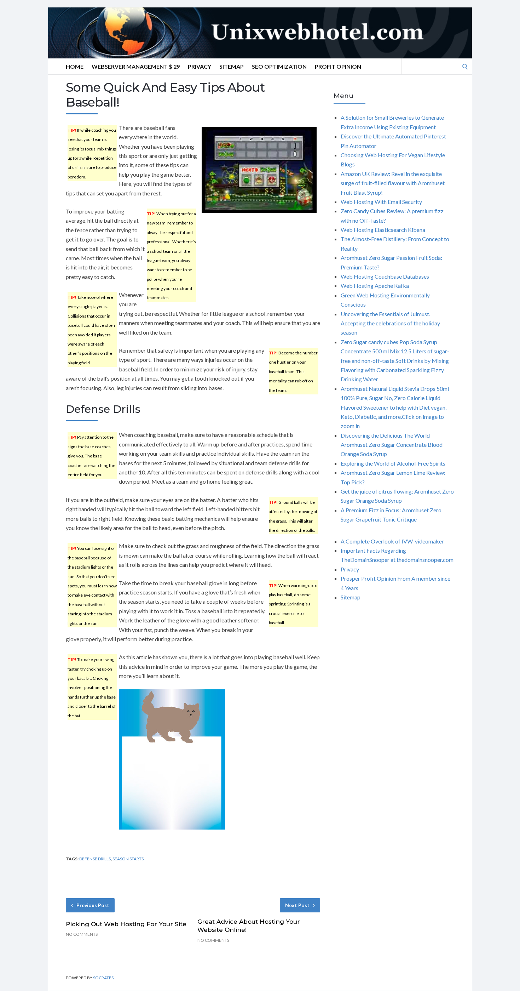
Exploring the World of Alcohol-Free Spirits (393, 463)
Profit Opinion (338, 66)
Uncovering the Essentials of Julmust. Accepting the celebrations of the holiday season (390, 323)
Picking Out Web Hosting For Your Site (126, 924)
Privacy (199, 66)
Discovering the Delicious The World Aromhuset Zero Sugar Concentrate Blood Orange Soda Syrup (392, 444)
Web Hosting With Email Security (381, 201)
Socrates (103, 977)
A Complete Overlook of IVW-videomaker (392, 541)
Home (74, 66)
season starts (128, 858)
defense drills (95, 858)
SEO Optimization (279, 66)
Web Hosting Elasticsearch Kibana (383, 229)
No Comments (82, 934)
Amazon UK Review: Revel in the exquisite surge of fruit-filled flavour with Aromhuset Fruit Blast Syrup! (393, 183)
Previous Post (92, 905)
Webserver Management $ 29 (136, 66)
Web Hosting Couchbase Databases (385, 276)
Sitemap (231, 66)
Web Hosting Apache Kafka (375, 285)
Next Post (297, 905)
